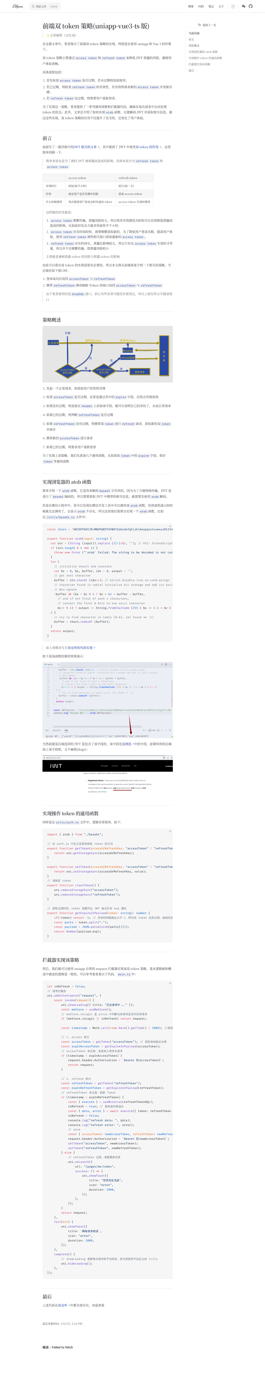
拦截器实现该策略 (199, 64)
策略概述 (194, 45)
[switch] (233, 6)
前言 (191, 39)
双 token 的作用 (147, 147)
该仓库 (62, 1305)
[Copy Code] (167, 529)
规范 (128, 744)
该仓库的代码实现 (80, 647)
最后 (191, 70)
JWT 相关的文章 (85, 147)
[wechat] (243, 6)
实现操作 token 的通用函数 (205, 58)
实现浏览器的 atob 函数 (203, 52)
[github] (250, 6)
